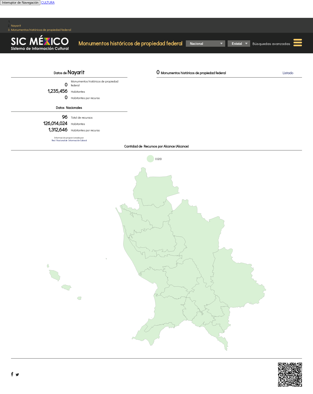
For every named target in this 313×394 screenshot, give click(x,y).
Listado (288, 72)
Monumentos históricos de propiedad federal (41, 29)
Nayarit (16, 25)
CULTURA (48, 2)
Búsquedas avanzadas (271, 43)
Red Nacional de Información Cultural (69, 140)
